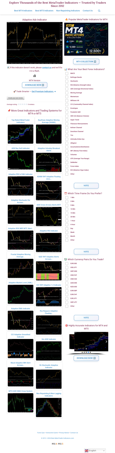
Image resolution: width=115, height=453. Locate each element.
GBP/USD (73, 271)
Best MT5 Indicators (44, 10)
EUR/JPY (73, 298)
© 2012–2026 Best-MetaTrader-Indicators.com (57, 438)
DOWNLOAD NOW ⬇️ (34, 85)
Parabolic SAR (75, 112)
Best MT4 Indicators (23, 10)
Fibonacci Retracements (79, 124)
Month (72, 236)
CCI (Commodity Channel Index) (81, 104)
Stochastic (74, 81)
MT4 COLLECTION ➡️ (86, 61)
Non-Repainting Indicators (68, 10)
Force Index (74, 166)
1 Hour (72, 221)
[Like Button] (34, 75)
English (92, 450)
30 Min (72, 217)
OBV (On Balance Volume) (79, 116)
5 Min (72, 205)
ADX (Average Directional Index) (81, 89)
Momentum (74, 97)
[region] (86, 343)
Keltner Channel (76, 128)
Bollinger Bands (76, 77)
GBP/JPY (73, 302)
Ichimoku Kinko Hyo (77, 139)
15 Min (72, 213)
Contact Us (88, 10)
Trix (71, 135)
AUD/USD (73, 283)
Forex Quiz (41, 433)
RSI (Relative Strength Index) (80, 85)
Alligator (73, 143)
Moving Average (76, 93)
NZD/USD (73, 287)
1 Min (72, 197)
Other (72, 174)
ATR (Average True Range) (79, 158)
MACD (72, 73)
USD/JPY (73, 267)
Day (71, 228)
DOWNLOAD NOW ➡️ (86, 358)
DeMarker (73, 162)
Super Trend (74, 120)
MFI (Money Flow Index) (78, 151)
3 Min (72, 201)
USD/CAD (73, 279)
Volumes (73, 155)
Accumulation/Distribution (79, 147)
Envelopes (74, 108)
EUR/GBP (73, 291)
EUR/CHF (73, 294)
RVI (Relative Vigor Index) (79, 170)
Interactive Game (52, 433)
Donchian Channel (76, 131)
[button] (66, 341)
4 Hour (72, 224)
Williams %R (74, 100)
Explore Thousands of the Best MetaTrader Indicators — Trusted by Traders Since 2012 (57, 4)
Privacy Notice (64, 433)
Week (72, 232)
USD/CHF (73, 275)
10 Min (72, 209)
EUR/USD (73, 263)
